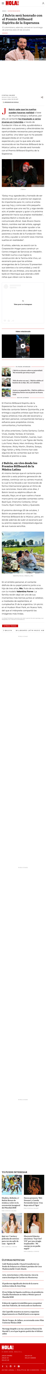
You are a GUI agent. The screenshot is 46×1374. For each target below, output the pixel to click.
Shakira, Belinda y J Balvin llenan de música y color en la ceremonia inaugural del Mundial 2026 (11, 1202)
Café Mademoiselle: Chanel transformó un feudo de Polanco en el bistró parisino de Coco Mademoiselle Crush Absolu (22, 1266)
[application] (23, 346)
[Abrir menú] (3, 3)
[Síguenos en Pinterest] (15, 1366)
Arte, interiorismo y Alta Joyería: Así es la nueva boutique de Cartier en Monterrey (20, 1276)
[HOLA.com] (23, 1347)
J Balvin (7, 630)
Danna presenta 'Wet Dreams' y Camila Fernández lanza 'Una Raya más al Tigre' (33, 1201)
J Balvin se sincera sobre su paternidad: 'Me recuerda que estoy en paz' (28, 371)
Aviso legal (8, 1370)
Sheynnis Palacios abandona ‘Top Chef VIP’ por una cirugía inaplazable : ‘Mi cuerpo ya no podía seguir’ (33, 1242)
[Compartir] (42, 97)
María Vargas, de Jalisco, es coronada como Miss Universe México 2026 (23, 1321)
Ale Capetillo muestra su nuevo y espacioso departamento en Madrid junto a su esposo (20, 1312)
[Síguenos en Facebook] (3, 1366)
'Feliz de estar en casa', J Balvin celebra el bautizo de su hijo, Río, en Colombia (28, 381)
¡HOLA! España (7, 1355)
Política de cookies (28, 1370)
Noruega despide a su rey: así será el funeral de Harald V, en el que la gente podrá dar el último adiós (22, 1331)
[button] (23, 346)
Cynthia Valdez (8, 95)
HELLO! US (28, 1355)
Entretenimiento (14, 11)
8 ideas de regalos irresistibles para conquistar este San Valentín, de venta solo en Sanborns (22, 1304)
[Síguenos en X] (7, 1366)
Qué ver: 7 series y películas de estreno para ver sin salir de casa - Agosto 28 (10, 1240)
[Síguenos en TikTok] (19, 1366)
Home (4, 11)
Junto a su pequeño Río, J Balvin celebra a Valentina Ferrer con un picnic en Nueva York (28, 392)
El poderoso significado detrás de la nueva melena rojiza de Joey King (20, 1284)
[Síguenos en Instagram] (11, 1366)
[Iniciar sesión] (43, 3)
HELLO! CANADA (30, 1358)
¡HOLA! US (5, 1358)
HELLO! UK (5, 1360)
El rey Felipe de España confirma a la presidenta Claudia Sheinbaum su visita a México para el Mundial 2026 (22, 1294)
